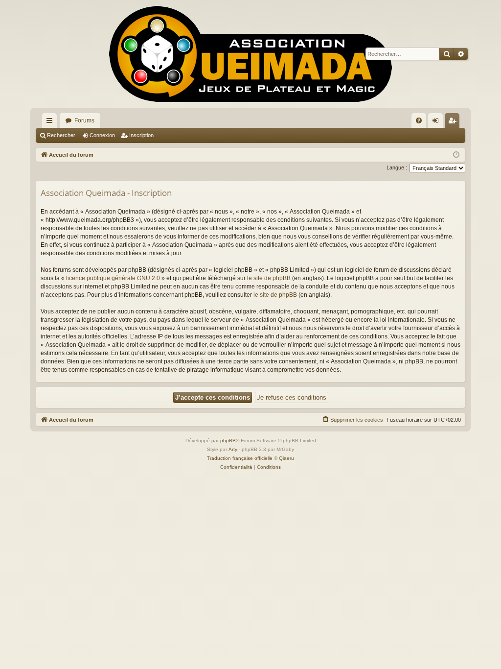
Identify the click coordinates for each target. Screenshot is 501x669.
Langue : (397, 167)
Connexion (102, 135)
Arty (232, 449)
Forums (84, 120)
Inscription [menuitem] (454, 122)
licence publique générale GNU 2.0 (113, 278)
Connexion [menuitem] (437, 122)
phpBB (228, 440)
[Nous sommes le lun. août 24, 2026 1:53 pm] (456, 155)
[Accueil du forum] (250, 54)
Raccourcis (51, 122)
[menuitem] (418, 120)
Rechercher (61, 135)
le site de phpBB (269, 278)
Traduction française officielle (240, 458)
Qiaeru (286, 458)
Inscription (141, 135)
